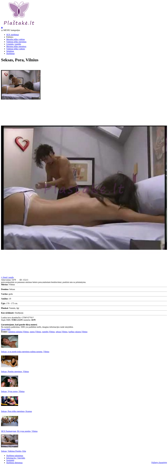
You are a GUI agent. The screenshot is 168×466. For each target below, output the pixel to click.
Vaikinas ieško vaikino (15, 49)
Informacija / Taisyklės (15, 458)
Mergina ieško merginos (16, 46)
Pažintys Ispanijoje (159, 462)
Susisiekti (10, 460)
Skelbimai (10, 53)
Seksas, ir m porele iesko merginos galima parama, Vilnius (25, 351)
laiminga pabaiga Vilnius (18, 332)
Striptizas (10, 51)
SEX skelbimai (12, 35)
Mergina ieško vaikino (15, 39)
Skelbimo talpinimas (14, 455)
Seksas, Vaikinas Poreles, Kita (13, 451)
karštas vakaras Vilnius (78, 332)
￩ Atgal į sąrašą (7, 277)
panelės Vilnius (48, 332)
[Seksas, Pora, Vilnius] (20, 104)
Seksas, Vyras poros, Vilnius (13, 391)
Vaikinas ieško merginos (16, 42)
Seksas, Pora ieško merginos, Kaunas (16, 411)
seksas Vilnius (61, 332)
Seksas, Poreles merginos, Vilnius (15, 371)
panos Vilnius (35, 332)
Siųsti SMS (5, 329)
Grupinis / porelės (13, 44)
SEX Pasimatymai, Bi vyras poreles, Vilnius (19, 431)
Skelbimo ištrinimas (14, 463)
